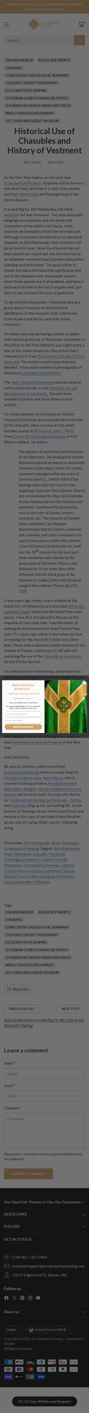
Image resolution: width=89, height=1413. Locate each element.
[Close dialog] (84, 683)
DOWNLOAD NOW (23, 726)
